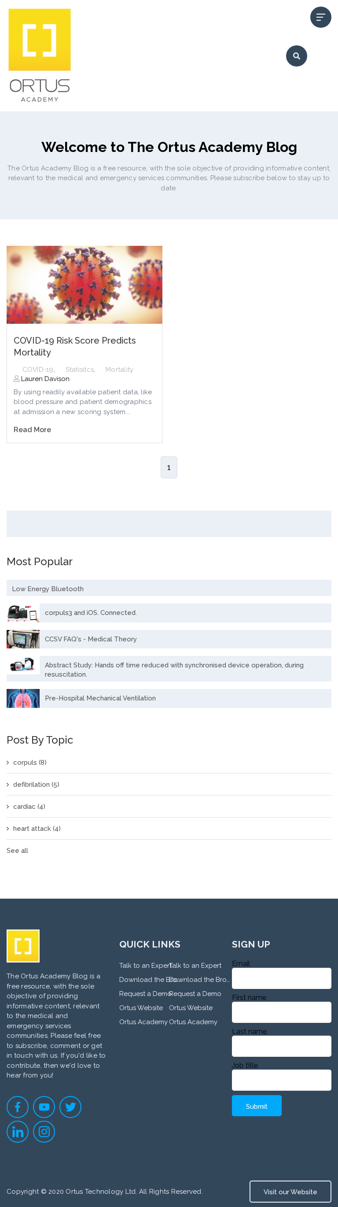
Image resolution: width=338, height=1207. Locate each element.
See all (17, 851)
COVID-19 (38, 370)
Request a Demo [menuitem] (145, 994)
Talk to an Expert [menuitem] (145, 966)
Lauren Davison (44, 379)
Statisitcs (80, 370)
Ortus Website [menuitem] (141, 1008)
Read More (32, 430)
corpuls (30, 762)
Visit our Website (290, 1192)
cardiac (29, 807)
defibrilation (36, 785)
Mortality (119, 370)
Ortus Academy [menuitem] (143, 1022)
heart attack (37, 829)
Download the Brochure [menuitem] (150, 980)
